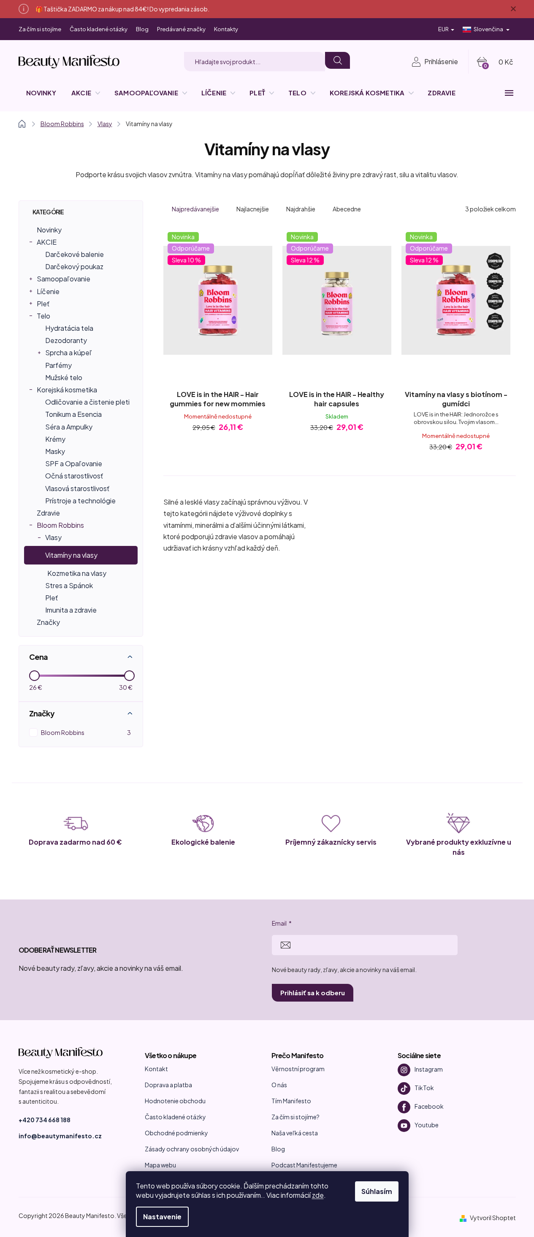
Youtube (427, 1125)
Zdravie (48, 512)
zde (318, 1195)
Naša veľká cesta (294, 1133)
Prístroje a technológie (80, 500)
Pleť (43, 303)
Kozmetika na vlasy (76, 573)
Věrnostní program (298, 1068)
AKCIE (47, 242)
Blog (142, 29)
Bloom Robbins (60, 525)
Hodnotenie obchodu (175, 1101)
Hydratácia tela (69, 328)
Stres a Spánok (69, 585)
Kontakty (226, 29)
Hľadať (337, 60)
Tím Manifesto (291, 1101)
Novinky (49, 229)
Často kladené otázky (98, 29)
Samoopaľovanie (63, 278)
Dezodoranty (66, 340)
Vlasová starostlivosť (77, 488)
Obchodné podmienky (176, 1133)
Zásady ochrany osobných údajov (192, 1149)
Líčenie (48, 291)
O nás (279, 1084)
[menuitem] (41, 93)
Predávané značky (181, 29)
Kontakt (156, 1068)
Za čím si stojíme (40, 29)
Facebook (429, 1106)
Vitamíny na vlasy (71, 555)
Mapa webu (160, 1165)
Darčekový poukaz (74, 266)
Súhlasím (376, 1191)
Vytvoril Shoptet (493, 1217)
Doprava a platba (168, 1084)
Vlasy (53, 537)
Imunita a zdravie (71, 609)
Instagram (429, 1069)
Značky (48, 622)
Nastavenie (162, 1216)
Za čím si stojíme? (295, 1117)
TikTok (424, 1087)
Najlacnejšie (252, 209)
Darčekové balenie (74, 254)
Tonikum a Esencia (73, 414)
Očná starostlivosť (74, 475)
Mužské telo (63, 377)
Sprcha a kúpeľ (68, 352)
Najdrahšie (300, 209)
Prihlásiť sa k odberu (312, 993)
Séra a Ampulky (68, 426)
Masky (55, 451)
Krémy (55, 439)
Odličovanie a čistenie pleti (87, 401)
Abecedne (347, 209)
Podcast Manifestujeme (304, 1165)
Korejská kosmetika (67, 389)
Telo (43, 315)
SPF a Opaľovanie (73, 463)
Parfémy (58, 365)
